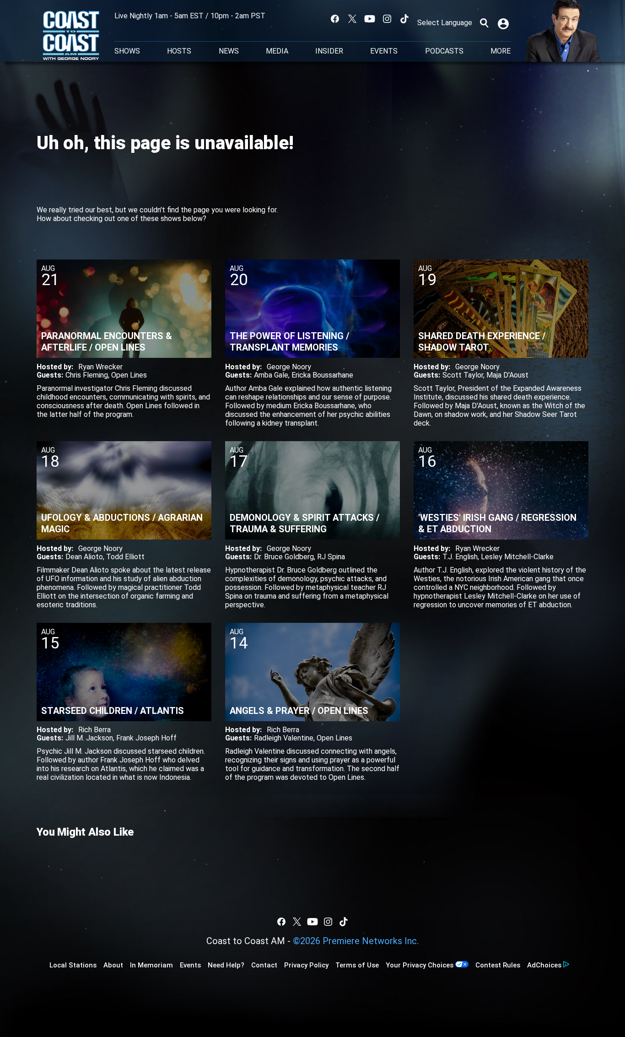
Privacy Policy (306, 965)
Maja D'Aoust (507, 375)
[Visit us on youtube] (369, 18)
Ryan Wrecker (100, 366)
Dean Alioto (84, 556)
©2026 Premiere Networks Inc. (356, 940)
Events (384, 51)
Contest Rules (497, 965)
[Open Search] (484, 23)
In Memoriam (151, 965)
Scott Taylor (462, 375)
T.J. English (460, 556)
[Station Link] (71, 36)
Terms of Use (357, 965)
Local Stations (73, 965)
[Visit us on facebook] (334, 18)
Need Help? (226, 965)
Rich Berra (94, 729)
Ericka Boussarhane (322, 375)
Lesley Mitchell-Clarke (517, 556)
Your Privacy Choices (419, 965)
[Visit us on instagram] (387, 18)
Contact (264, 965)
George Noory (289, 366)
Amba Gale (271, 375)
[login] (504, 22)
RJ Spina (331, 556)
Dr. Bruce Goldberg (284, 556)
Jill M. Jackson (89, 738)
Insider (329, 51)
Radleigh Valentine (283, 738)
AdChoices (544, 965)
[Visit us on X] (352, 18)
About (113, 965)
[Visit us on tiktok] (404, 18)
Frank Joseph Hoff (146, 738)
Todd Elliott (125, 556)
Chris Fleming (86, 375)
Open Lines (129, 375)
